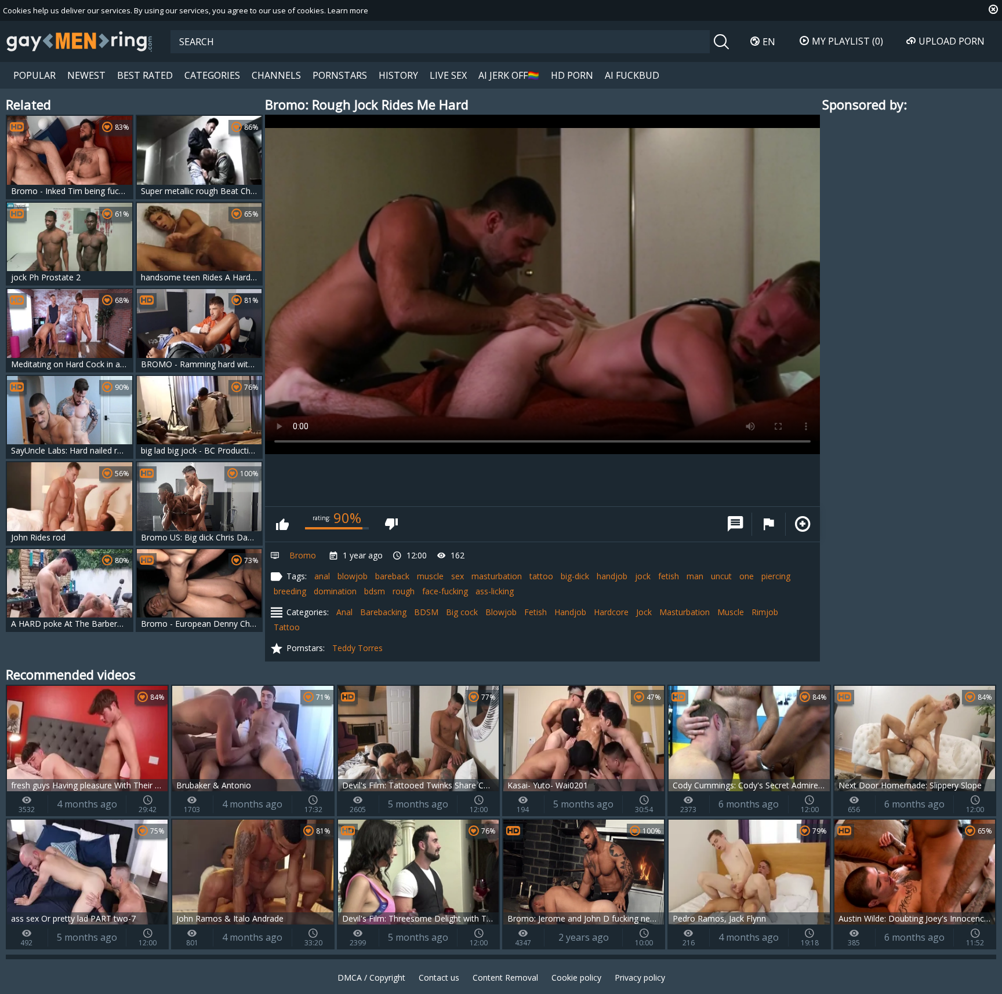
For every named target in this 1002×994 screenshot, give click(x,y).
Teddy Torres (357, 647)
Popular (34, 75)
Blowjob (501, 611)
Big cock (462, 611)
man (695, 576)
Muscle (730, 611)
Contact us (439, 977)
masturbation (496, 576)
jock (643, 576)
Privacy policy (640, 977)
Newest (86, 75)
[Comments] (735, 524)
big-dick (575, 576)
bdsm (374, 591)
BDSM (426, 611)
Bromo (302, 555)
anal (322, 576)
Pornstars (340, 75)
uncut (721, 576)
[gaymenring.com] (79, 41)
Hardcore (611, 611)
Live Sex (448, 75)
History (398, 75)
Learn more (348, 10)
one (746, 576)
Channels (276, 75)
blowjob (352, 576)
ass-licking (494, 591)
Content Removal (505, 977)
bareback (392, 576)
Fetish (535, 611)
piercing (775, 576)
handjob (612, 576)
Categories (212, 75)
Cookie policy (576, 977)
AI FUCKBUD (632, 75)
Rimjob (765, 611)
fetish (668, 576)
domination (335, 591)
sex (457, 576)
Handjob (570, 611)
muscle (430, 576)
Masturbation (684, 611)
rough (404, 591)
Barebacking (383, 611)
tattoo (541, 576)
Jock (644, 611)
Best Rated (145, 75)
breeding (290, 591)
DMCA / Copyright (371, 977)
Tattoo (287, 627)
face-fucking (445, 591)
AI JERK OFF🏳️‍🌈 (508, 75)
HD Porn (572, 75)
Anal (344, 611)
